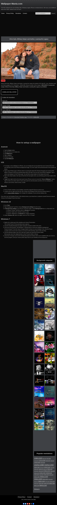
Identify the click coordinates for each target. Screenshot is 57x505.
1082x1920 (44, 458)
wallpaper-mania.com (27, 499)
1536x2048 (43, 462)
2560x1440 (44, 477)
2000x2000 (41, 471)
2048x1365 (36, 473)
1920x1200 (49, 465)
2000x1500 (36, 471)
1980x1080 (36, 469)
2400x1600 (51, 474)
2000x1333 (49, 469)
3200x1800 (41, 483)
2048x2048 (49, 473)
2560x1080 (37, 477)
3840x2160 (43, 485)
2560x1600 (38, 479)
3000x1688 (47, 481)
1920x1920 (52, 467)
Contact (25, 13)
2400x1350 (46, 474)
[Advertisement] (28, 26)
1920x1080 (39, 465)
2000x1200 (45, 469)
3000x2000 (52, 481)
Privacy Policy (10, 13)
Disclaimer (18, 13)
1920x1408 (42, 467)
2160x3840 (41, 474)
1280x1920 (48, 460)
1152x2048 (36, 460)
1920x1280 (37, 467)
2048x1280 (52, 471)
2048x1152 (46, 471)
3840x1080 (52, 483)
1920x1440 (47, 467)
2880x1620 (36, 481)
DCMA (3, 80)
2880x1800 (41, 481)
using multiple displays (13, 193)
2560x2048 (50, 479)
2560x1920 (45, 479)
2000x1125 (41, 469)
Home (3, 13)
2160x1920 (36, 474)
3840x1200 (36, 485)
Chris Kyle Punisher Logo (20, 117)
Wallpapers (37, 489)
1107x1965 (48, 458)
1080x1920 (38, 458)
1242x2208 (42, 460)
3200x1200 (36, 483)
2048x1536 (42, 473)
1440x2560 (37, 462)
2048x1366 (36, 117)
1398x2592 (52, 460)
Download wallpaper (9, 92)
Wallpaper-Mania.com (11, 4)
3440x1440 (46, 483)
